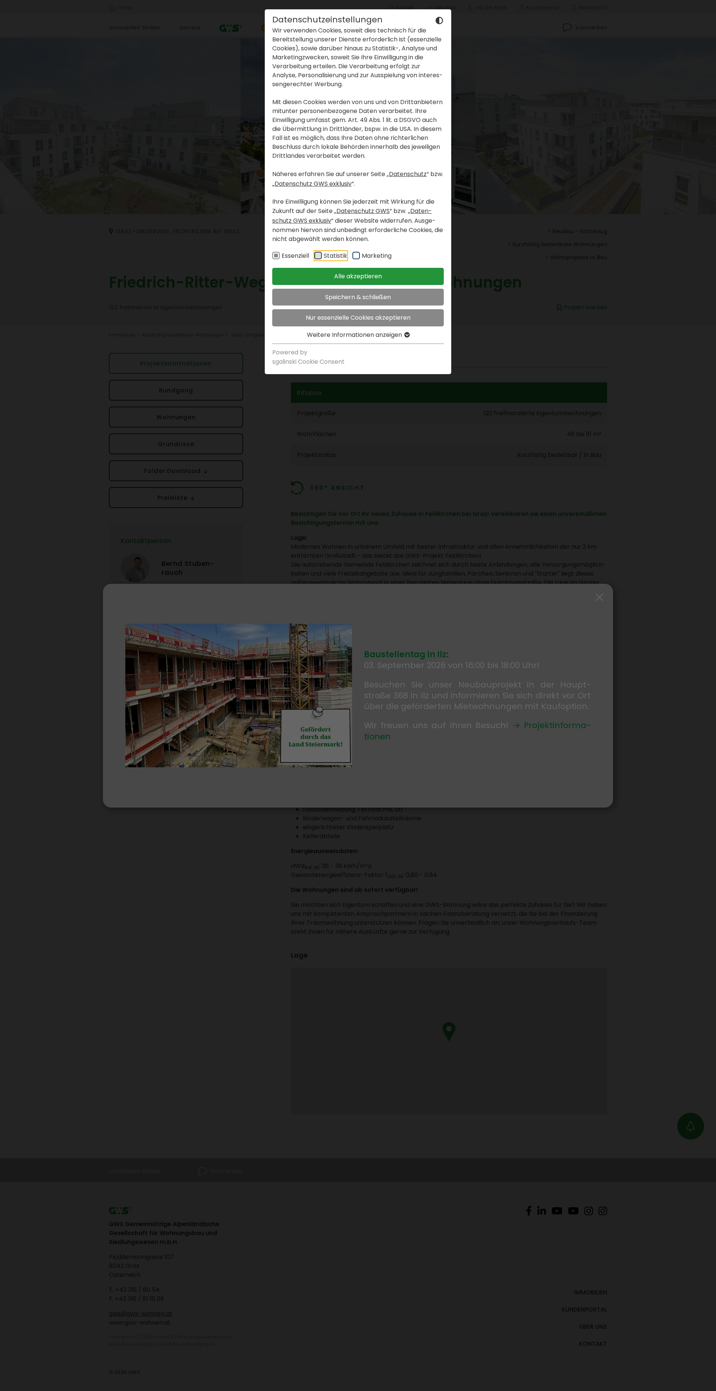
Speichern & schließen (358, 297)
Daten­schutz (408, 174)
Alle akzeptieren (358, 276)
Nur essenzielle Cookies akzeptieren (358, 317)
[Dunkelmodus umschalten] (439, 20)
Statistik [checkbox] (335, 255)
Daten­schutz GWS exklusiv (313, 183)
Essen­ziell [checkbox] (295, 255)
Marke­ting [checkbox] (377, 255)
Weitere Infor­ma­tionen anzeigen (355, 334)
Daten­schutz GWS (363, 211)
